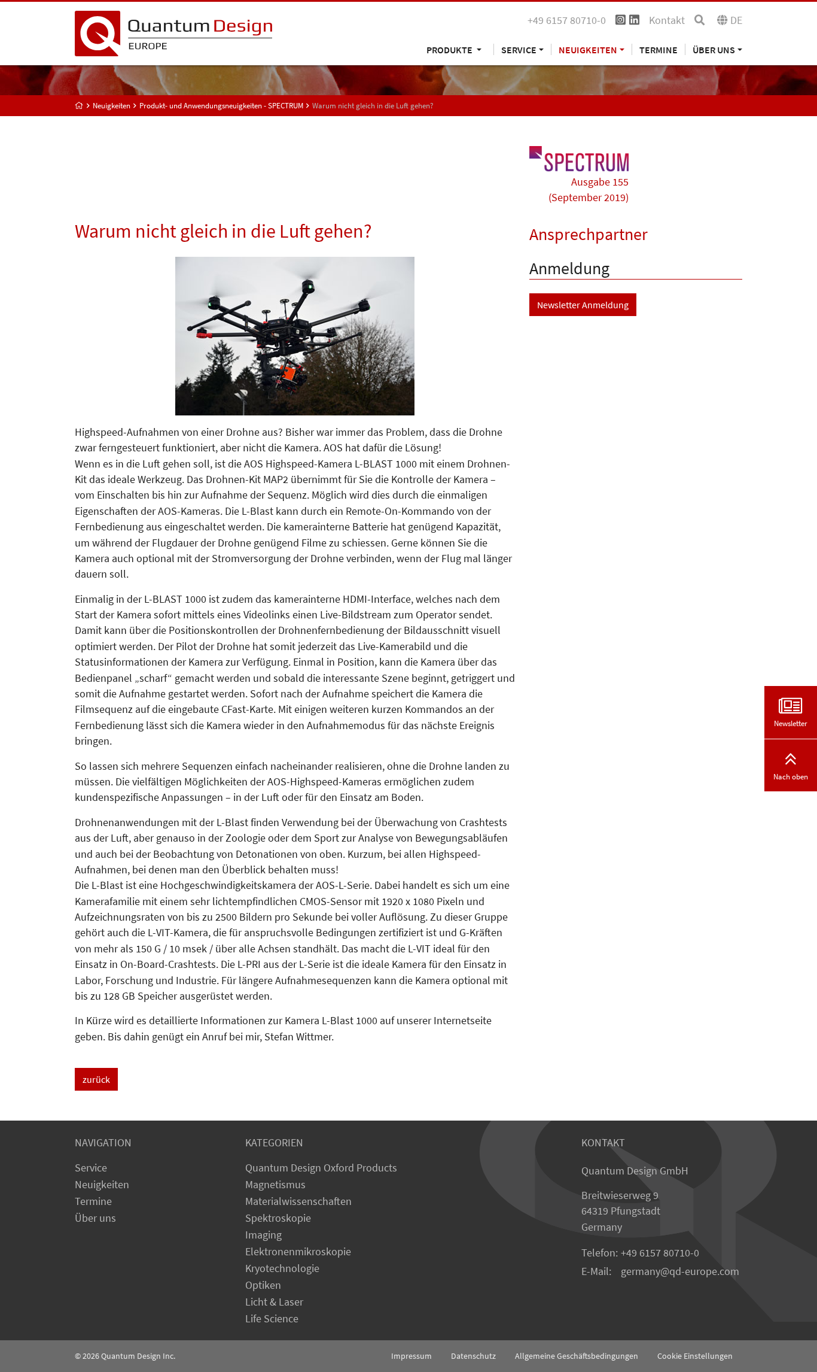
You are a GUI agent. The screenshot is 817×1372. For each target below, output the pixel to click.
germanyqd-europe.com (680, 1271)
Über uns (95, 1218)
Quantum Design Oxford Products (321, 1167)
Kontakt (667, 20)
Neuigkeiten (102, 1184)
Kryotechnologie (282, 1268)
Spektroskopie (278, 1218)
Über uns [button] (714, 49)
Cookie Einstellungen (695, 1355)
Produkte (450, 49)
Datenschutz (473, 1355)
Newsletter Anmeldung (583, 305)
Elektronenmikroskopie (298, 1251)
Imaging (263, 1235)
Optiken (263, 1285)
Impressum (411, 1355)
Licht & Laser (274, 1302)
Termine (658, 49)
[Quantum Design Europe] (79, 106)
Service (91, 1167)
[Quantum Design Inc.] (173, 32)
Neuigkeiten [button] (588, 49)
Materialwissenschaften (298, 1201)
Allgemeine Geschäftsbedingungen (576, 1355)
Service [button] (518, 49)
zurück (96, 1079)
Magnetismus (275, 1184)
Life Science (271, 1318)
